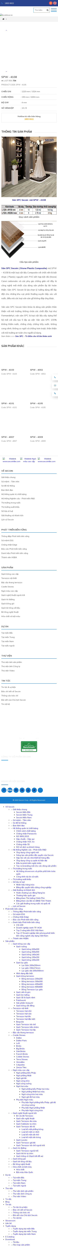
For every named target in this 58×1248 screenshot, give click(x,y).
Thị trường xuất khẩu (10, 507)
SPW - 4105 (36, 403)
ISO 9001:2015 (22, 836)
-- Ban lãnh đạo (18, 825)
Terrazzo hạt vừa (23, 1013)
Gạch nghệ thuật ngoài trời (13, 595)
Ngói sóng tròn (23, 1081)
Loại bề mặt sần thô (30, 1134)
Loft (18, 1043)
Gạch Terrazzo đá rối (25, 1126)
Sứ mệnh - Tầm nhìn (10, 481)
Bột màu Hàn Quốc (24, 1172)
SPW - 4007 (7, 437)
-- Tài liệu (15, 1242)
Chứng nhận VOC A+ (25, 841)
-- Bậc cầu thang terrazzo (22, 1032)
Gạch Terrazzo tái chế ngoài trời (30, 1145)
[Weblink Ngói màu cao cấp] (29, 461)
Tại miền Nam (7, 641)
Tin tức (5, 680)
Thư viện (6, 655)
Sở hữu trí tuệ (7, 511)
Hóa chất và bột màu (10, 616)
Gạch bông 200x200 (30, 949)
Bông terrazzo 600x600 (32, 987)
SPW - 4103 (7, 369)
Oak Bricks (20, 1051)
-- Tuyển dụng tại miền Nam (23, 1234)
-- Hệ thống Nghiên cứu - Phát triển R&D (28, 850)
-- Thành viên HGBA (19, 938)
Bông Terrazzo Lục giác (32, 989)
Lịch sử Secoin (7, 519)
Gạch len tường (22, 995)
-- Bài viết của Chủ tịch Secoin (24, 1215)
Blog (7, 1202)
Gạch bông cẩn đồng (25, 1005)
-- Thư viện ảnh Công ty (21, 1194)
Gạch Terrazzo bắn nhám (27, 1027)
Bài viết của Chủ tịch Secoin (13, 700)
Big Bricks (20, 1048)
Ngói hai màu (22, 1086)
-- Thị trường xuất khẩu (21, 879)
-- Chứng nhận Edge (20, 917)
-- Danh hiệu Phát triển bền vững (25, 922)
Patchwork (21, 1000)
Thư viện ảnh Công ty (10, 666)
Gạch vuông (21, 946)
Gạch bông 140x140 (30, 954)
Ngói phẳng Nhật (23, 1075)
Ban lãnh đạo (7, 490)
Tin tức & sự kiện (8, 687)
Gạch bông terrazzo (25, 976)
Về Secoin (7, 470)
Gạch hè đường (8, 599)
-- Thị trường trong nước (21, 868)
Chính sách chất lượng (26, 831)
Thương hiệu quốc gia (25, 895)
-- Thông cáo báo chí (20, 1212)
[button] (6, 30)
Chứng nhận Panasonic (26, 833)
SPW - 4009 (36, 437)
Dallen (19, 1038)
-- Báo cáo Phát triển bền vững (24, 919)
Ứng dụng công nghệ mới (27, 852)
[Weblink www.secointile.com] (11, 461)
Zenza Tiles (21, 1067)
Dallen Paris (21, 1040)
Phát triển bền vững (14, 529)
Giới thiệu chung (8, 477)
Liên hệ (8, 1223)
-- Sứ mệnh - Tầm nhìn (21, 820)
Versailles (20, 1062)
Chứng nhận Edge (9, 545)
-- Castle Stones (18, 1035)
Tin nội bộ (5, 704)
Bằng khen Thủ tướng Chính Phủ (30, 898)
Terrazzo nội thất (9, 578)
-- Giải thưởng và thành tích (23, 890)
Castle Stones (7, 586)
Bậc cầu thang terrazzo (11, 582)
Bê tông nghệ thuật (9, 612)
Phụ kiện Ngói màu (24, 1099)
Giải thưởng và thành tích (12, 515)
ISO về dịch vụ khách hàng (28, 847)
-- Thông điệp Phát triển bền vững (26, 911)
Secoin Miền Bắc (23, 812)
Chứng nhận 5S (23, 844)
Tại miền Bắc (7, 633)
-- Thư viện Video (18, 1196)
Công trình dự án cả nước (27, 876)
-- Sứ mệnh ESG (18, 914)
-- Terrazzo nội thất (19, 1008)
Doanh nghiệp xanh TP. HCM (29, 927)
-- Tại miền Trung (18, 1180)
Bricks (18, 1046)
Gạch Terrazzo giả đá (25, 1142)
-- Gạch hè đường (18, 1148)
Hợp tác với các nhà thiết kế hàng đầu (33, 858)
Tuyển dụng (10, 1226)
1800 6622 (9, 3)
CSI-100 (19, 925)
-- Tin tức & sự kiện (19, 1207)
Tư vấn (8, 1199)
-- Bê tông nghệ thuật (20, 1164)
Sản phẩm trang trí (24, 1003)
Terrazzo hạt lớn (23, 1016)
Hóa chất (20, 1169)
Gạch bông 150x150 (30, 957)
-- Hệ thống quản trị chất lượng (24, 828)
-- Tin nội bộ (16, 1218)
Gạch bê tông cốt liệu (10, 608)
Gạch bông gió (7, 603)
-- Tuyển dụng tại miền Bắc (23, 1228)
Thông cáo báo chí (9, 695)
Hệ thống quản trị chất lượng (13, 494)
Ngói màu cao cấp (9, 591)
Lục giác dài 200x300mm (33, 970)
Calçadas (20, 1065)
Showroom (10, 1220)
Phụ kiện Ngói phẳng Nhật (33, 1108)
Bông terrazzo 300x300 (32, 981)
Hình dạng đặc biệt (24, 973)
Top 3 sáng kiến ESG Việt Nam (29, 930)
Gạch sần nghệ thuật (25, 1118)
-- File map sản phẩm (20, 1245)
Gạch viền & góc (23, 992)
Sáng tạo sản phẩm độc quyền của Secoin (35, 855)
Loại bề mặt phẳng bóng (32, 1129)
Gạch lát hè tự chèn (24, 1153)
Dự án (4, 626)
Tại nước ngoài (7, 645)
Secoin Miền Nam (24, 817)
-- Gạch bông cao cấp (20, 944)
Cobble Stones (22, 1056)
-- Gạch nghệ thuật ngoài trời (24, 1113)
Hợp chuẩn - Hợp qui (25, 839)
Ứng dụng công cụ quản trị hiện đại (31, 860)
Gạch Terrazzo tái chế (26, 1024)
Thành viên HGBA (9, 557)
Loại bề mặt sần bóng (31, 1137)
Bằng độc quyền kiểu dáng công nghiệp (33, 887)
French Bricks (22, 1054)
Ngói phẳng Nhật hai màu (33, 1091)
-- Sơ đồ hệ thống (18, 823)
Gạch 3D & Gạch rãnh (25, 997)
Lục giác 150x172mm (31, 968)
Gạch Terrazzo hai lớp (26, 1030)
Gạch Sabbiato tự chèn (26, 1124)
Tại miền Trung (8, 637)
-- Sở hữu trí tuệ (18, 882)
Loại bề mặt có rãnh (30, 1132)
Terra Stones (22, 1059)
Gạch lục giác (22, 962)
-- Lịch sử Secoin (18, 906)
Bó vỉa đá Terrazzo (24, 1116)
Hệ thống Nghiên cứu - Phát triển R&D (18, 498)
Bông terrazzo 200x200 (32, 979)
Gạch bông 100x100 (30, 960)
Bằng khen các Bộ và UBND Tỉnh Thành (33, 901)
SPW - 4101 (7, 403)
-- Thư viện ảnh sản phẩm (22, 1191)
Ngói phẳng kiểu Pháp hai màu (35, 1089)
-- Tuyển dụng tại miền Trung (24, 1231)
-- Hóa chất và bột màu (21, 1167)
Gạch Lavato (21, 1140)
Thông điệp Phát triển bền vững (15, 536)
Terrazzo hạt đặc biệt (25, 1019)
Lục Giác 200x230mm (31, 965)
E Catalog (9, 1237)
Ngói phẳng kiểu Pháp (26, 1073)
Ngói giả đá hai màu (31, 1097)
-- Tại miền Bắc (17, 1177)
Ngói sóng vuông (23, 1083)
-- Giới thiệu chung (19, 809)
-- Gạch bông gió (18, 1159)
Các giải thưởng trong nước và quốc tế (33, 903)
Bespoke (20, 1022)
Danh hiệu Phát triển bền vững (14, 553)
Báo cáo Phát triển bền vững (14, 549)
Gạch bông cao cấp (10, 574)
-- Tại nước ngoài (18, 1185)
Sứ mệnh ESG (7, 540)
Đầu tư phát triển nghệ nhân (28, 863)
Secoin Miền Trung (24, 815)
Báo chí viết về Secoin (11, 691)
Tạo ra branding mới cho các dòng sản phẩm (36, 866)
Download (10, 1239)
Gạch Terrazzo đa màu (26, 1121)
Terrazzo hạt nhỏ (23, 1011)
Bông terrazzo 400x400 (32, 984)
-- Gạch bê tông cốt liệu (21, 1161)
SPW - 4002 (36, 369)
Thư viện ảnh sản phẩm (11, 662)
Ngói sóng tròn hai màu (32, 1094)
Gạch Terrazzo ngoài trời (27, 1151)
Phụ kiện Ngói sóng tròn (32, 1110)
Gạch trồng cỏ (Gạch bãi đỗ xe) (29, 1156)
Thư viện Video (8, 670)
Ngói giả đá (21, 1078)
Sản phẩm (7, 567)
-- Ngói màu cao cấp (20, 1070)
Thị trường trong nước (11, 502)
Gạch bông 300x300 (30, 952)
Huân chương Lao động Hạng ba (30, 893)
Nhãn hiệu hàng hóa (25, 884)
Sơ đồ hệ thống (8, 486)
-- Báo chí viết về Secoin (21, 1210)
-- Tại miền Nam (18, 1183)
